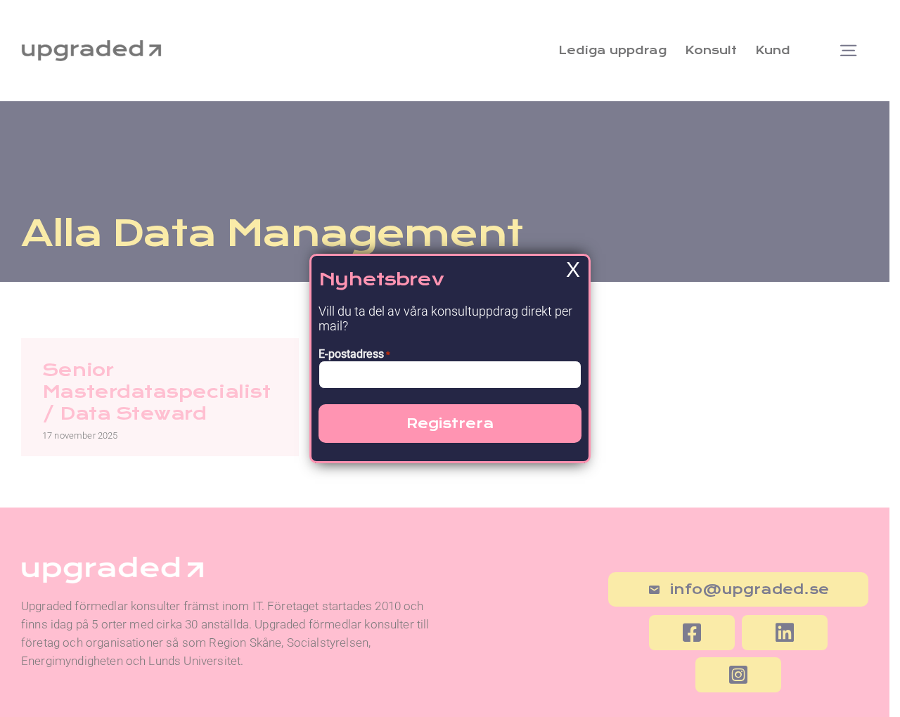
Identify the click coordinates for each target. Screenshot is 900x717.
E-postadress (354, 354)
